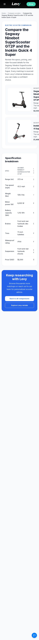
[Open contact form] (34, 635)
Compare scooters (14, 13)
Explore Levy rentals (19, 305)
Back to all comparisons (19, 299)
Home (4, 13)
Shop (31, 4)
